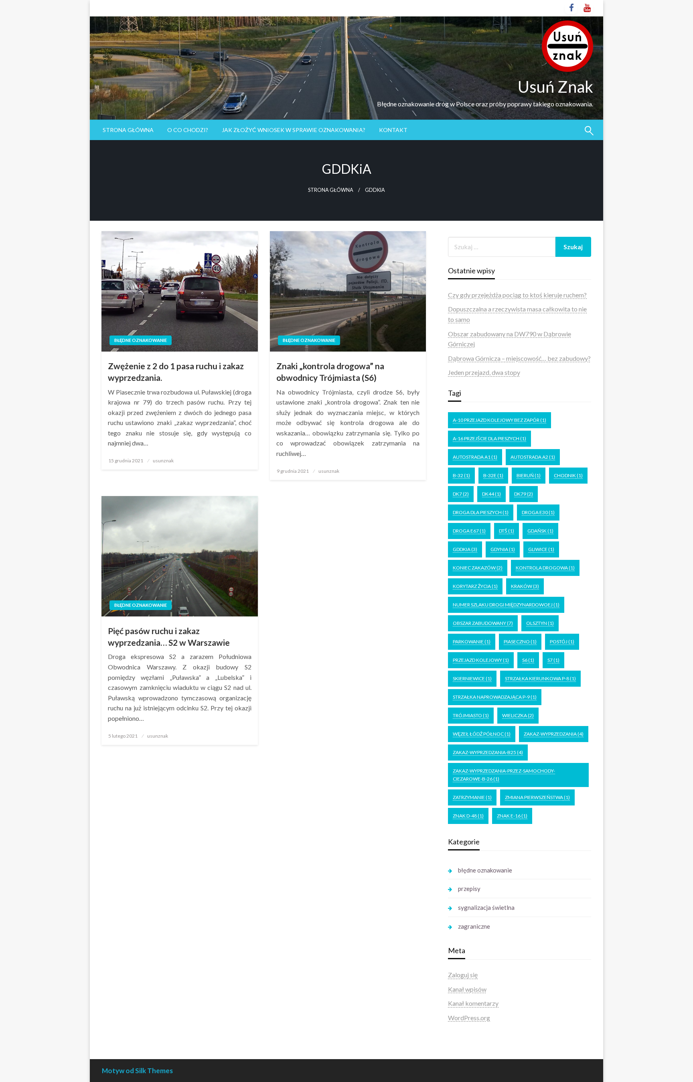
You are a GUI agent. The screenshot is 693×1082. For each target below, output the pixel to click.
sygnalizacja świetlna (486, 907)
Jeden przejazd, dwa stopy (484, 372)
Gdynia (502, 549)
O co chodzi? (187, 129)
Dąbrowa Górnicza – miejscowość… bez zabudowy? (519, 358)
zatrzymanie (472, 797)
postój (562, 642)
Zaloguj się (463, 974)
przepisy (469, 888)
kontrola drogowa (545, 568)
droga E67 (469, 531)
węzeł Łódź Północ (482, 734)
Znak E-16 (512, 816)
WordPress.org (469, 1017)
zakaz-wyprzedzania (554, 734)
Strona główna (128, 129)
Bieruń (529, 475)
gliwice (541, 549)
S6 (528, 660)
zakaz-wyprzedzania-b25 (488, 752)
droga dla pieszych (481, 512)
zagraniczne (474, 926)
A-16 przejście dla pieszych (489, 438)
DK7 (461, 494)
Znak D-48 (468, 816)
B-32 (461, 475)
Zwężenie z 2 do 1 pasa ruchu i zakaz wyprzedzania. (176, 371)
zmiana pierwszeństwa (537, 797)
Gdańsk (540, 531)
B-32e (493, 475)
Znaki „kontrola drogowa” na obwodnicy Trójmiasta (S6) (330, 371)
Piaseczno (520, 642)
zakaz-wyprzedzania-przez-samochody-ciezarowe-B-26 (504, 775)
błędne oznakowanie (140, 340)
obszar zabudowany (483, 623)
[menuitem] (128, 130)
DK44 (491, 494)
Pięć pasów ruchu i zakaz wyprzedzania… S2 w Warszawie (169, 636)
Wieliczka (518, 715)
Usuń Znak (555, 86)
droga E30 (538, 512)
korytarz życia (475, 586)
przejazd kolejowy (481, 660)
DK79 (523, 494)
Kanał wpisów (467, 989)
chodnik (568, 475)
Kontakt (393, 129)
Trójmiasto (471, 715)
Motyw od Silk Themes (137, 1070)
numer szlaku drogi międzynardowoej (506, 605)
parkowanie (471, 642)
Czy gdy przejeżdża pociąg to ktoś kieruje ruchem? (517, 295)
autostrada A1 (475, 457)
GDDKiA (465, 549)
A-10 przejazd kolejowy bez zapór (499, 420)
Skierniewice (472, 678)
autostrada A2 (533, 457)
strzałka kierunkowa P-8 (540, 678)
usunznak (163, 461)
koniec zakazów (478, 568)
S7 (553, 660)
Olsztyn (540, 623)
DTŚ (506, 531)
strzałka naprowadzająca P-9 (495, 697)
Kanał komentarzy (473, 1003)
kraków (525, 586)
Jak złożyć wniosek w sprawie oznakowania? (293, 129)
